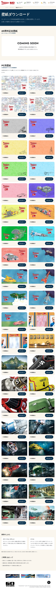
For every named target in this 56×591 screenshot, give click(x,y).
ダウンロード (22, 93)
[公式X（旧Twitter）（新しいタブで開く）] (48, 582)
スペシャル (12, 7)
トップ (7, 7)
